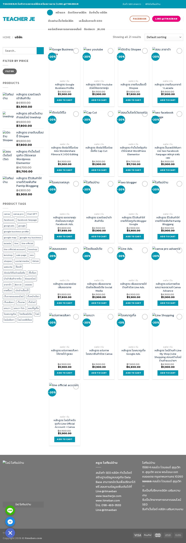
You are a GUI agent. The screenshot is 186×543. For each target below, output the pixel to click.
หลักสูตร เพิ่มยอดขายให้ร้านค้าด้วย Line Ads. (133, 285)
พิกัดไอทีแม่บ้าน (152, 4)
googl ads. (9, 225)
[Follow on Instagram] (168, 4)
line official (27, 243)
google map (10, 237)
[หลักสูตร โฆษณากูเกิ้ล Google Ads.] (133, 328)
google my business (30, 237)
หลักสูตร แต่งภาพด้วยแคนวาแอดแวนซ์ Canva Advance (168, 287)
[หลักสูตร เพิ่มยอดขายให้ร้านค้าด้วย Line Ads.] (133, 261)
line (16, 243)
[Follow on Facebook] (164, 4)
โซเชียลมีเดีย (25, 314)
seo (32, 255)
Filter (9, 71)
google (22, 225)
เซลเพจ (28, 284)
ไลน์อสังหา (9, 320)
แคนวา (7, 308)
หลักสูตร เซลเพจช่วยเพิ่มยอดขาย (64, 285)
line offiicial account (14, 249)
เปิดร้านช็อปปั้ (22, 290)
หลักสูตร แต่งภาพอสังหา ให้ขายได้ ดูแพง (64, 352)
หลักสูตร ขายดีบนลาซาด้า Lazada (168, 86)
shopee (8, 261)
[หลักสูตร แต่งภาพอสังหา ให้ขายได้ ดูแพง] (64, 328)
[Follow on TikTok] (171, 4)
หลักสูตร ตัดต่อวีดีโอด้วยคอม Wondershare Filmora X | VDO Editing (64, 151)
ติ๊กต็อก (32, 273)
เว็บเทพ (21, 302)
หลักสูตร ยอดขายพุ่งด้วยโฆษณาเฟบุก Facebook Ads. (64, 221)
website (8, 267)
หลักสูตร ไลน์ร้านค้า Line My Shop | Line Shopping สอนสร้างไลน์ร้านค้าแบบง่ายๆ (167, 355)
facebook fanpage (27, 220)
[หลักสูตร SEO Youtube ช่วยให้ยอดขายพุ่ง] (99, 62)
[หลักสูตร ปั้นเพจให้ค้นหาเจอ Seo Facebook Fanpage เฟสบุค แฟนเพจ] (167, 125)
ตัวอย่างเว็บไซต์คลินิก (61, 21)
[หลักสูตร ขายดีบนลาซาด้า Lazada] (167, 62)
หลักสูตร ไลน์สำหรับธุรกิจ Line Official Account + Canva (65, 424)
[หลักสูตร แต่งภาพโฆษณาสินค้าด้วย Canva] (99, 328)
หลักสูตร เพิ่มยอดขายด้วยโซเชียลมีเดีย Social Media (99, 287)
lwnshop (8, 255)
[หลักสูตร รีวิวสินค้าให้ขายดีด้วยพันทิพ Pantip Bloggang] (167, 195)
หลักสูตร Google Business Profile (64, 86)
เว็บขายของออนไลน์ (14, 296)
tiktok (35, 261)
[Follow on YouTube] (181, 4)
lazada (7, 243)
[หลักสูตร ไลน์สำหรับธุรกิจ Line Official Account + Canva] (64, 398)
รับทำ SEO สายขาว (132, 4)
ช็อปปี (19, 267)
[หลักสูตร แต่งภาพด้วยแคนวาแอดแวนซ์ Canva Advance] (167, 261)
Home (7, 37)
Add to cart (64, 100)
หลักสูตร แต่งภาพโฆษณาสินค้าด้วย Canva (99, 352)
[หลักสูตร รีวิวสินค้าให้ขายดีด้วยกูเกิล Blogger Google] (133, 195)
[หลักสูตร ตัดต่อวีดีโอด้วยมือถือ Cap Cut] (99, 125)
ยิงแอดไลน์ (30, 278)
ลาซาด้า (7, 284)
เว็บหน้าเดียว (33, 296)
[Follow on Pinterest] (178, 4)
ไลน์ (37, 314)
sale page (21, 255)
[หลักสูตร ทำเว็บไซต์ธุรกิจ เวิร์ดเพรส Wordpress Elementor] (133, 125)
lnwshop (32, 249)
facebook (9, 220)
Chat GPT (32, 214)
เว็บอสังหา (9, 302)
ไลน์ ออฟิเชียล (25, 320)
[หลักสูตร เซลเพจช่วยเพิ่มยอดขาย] (64, 261)
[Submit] (40, 50)
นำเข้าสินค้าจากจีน (13, 278)
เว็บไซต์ (32, 302)
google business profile (16, 231)
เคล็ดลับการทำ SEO (90, 21)
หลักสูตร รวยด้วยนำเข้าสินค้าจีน (99, 219)
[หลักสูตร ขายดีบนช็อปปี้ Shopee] (133, 62)
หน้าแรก (60, 13)
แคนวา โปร (19, 308)
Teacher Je (19, 19)
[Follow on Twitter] (174, 4)
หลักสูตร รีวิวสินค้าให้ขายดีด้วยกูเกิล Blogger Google (133, 221)
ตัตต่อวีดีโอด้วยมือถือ (14, 273)
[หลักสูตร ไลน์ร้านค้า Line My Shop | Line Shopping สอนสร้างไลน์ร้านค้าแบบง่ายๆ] (167, 328)
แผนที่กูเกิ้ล (33, 308)
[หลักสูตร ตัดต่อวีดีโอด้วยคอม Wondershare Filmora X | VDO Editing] (64, 125)
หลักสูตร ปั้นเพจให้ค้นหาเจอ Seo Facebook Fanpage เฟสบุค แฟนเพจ (168, 153)
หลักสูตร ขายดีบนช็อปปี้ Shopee (133, 86)
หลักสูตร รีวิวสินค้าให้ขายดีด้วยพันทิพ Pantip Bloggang (168, 221)
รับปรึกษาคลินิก (77, 13)
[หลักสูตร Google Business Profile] (64, 62)
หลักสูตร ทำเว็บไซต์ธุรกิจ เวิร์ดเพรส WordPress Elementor (133, 151)
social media (22, 261)
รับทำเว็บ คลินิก (98, 13)
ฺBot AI (18, 284)
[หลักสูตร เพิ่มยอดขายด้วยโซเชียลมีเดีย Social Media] (99, 261)
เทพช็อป (8, 290)
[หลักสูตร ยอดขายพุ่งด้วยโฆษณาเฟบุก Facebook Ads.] (64, 195)
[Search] (50, 13)
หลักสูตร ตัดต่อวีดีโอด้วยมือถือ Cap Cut (99, 149)
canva (7, 214)
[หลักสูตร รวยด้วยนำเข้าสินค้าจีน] (99, 195)
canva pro (18, 214)
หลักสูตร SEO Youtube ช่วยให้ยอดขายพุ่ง (99, 86)
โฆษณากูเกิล (10, 314)
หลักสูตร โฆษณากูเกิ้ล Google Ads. (133, 352)
